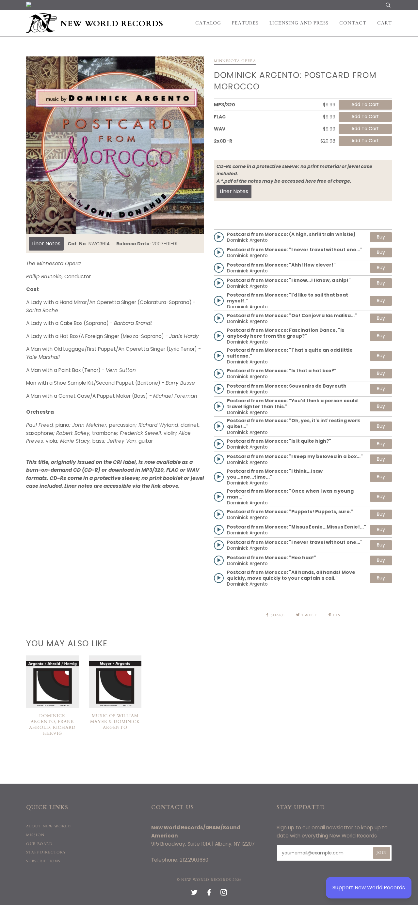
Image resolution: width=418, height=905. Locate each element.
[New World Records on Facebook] (209, 893)
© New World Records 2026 (209, 879)
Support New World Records (368, 887)
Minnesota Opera (235, 60)
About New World (48, 826)
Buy (381, 237)
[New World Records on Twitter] (194, 893)
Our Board (39, 843)
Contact (352, 23)
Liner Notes (46, 243)
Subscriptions (43, 861)
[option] (115, 145)
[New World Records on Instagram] (223, 893)
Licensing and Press (299, 23)
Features (245, 23)
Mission (35, 835)
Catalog (208, 23)
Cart (384, 23)
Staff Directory (46, 852)
